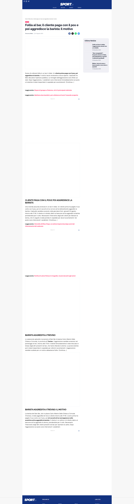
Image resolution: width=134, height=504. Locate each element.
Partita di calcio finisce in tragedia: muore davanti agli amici (55, 276)
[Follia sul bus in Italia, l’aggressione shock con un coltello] (88, 47)
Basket (71, 7)
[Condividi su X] (72, 33)
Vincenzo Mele (29, 33)
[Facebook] (24, 1)
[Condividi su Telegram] (79, 33)
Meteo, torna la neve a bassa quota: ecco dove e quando (99, 65)
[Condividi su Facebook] (69, 33)
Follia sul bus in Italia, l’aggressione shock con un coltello (99, 46)
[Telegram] (29, 1)
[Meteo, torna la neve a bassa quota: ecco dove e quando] (88, 66)
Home (26, 18)
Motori (63, 7)
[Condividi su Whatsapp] (76, 33)
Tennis (79, 7)
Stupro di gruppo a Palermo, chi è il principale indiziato (53, 90)
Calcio (54, 7)
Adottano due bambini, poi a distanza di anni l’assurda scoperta (56, 95)
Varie (27, 21)
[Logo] (67, 4)
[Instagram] (26, 1)
